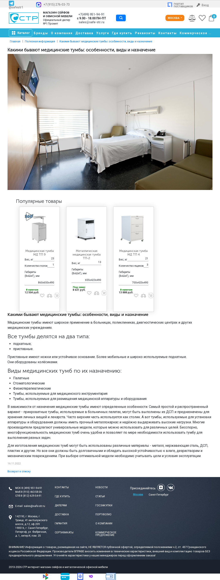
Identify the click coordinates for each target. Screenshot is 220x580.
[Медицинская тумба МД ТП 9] (39, 229)
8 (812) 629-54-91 (31, 495)
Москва (174, 18)
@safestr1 (16, 7)
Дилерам (61, 505)
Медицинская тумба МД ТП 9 (39, 252)
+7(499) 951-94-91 (91, 14)
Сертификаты (64, 532)
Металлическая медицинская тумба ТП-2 (87, 254)
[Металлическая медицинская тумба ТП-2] (86, 229)
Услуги (102, 33)
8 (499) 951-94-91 (31, 488)
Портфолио (103, 514)
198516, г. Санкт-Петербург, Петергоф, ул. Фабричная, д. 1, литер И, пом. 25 (32, 531)
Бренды (41, 33)
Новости (101, 487)
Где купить (122, 33)
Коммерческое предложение (105, 534)
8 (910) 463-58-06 (31, 491)
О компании (62, 33)
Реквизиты (145, 33)
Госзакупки (103, 505)
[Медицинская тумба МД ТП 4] (133, 229)
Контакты (167, 33)
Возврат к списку (19, 471)
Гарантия (61, 523)
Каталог (23, 33)
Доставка (84, 33)
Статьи (100, 496)
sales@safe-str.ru (34, 506)
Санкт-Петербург (159, 494)
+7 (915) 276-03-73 (56, 4)
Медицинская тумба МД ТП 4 (133, 252)
